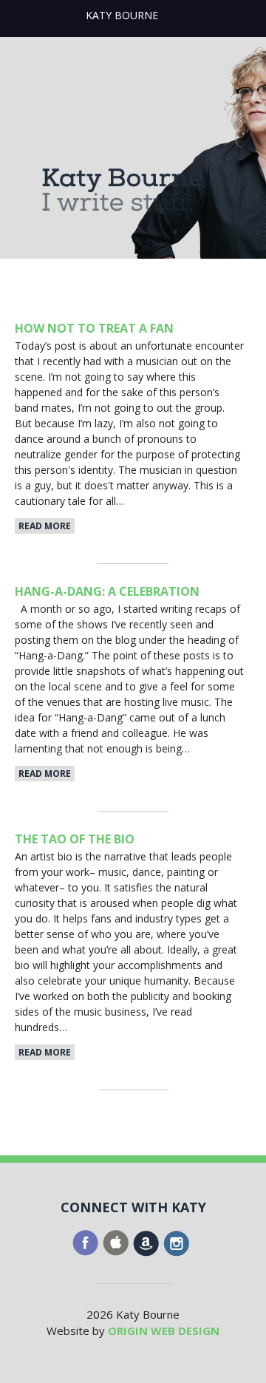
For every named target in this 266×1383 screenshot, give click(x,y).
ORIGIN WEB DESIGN (163, 1330)
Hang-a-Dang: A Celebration (107, 591)
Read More (44, 526)
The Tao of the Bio (74, 839)
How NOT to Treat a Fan (94, 328)
